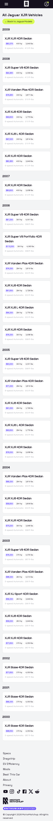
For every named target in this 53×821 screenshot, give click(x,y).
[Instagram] (12, 793)
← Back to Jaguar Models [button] (18, 21)
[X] (31, 793)
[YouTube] (6, 793)
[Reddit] (38, 793)
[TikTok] (19, 793)
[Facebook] (25, 793)
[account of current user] (6, 4)
